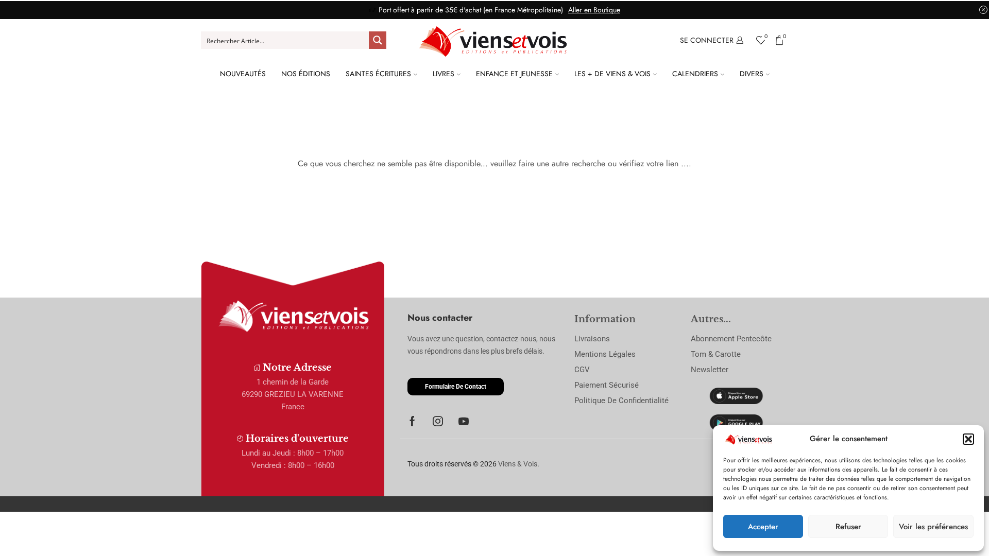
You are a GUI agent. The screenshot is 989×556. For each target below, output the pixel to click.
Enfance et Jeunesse (514, 73)
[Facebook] (412, 421)
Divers (751, 73)
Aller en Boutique (594, 10)
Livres (443, 73)
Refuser (848, 526)
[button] (968, 439)
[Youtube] (463, 421)
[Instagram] (438, 421)
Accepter (763, 526)
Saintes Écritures (378, 73)
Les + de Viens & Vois (612, 73)
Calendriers (695, 73)
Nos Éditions (305, 73)
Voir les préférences (933, 526)
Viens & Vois (517, 464)
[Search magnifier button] (377, 40)
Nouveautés (243, 73)
